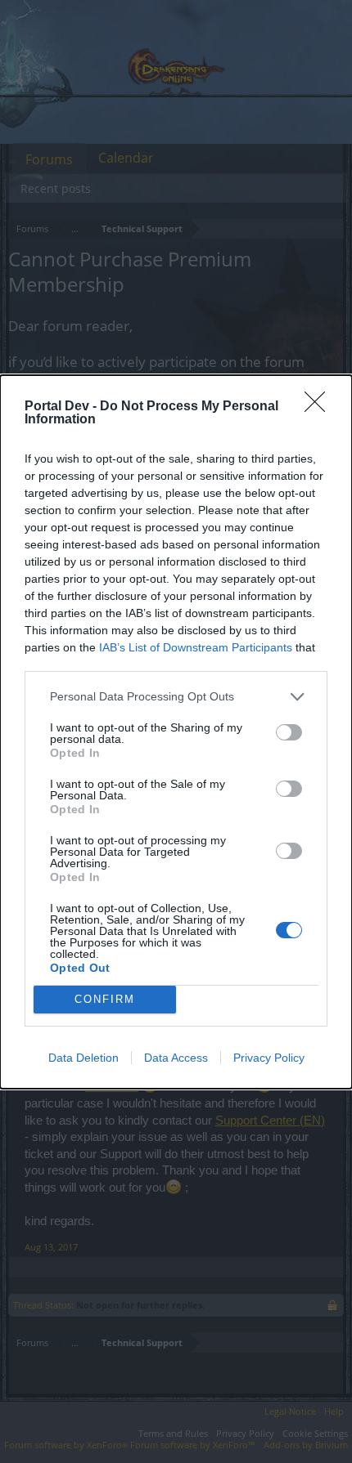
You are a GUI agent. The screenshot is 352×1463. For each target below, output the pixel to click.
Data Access (176, 1057)
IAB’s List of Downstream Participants (195, 647)
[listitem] (176, 696)
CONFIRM (104, 999)
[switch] (289, 732)
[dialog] (176, 732)
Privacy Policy (269, 1057)
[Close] (320, 407)
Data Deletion (83, 1057)
